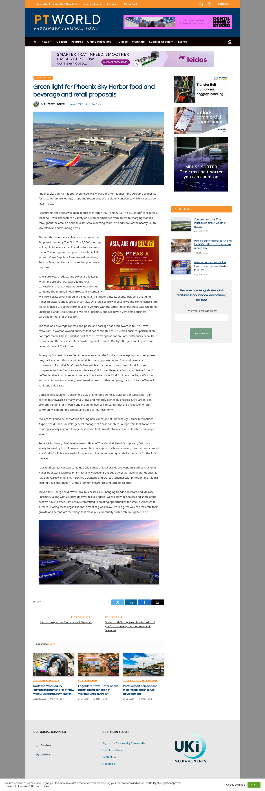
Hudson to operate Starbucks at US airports (66, 622)
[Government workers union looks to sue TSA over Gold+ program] (181, 267)
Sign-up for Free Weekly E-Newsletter (57, 4)
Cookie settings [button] (235, 784)
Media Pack (130, 4)
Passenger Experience (46, 681)
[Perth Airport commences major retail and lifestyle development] (143, 664)
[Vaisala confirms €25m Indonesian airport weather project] (181, 224)
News (45, 41)
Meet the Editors (92, 4)
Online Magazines (99, 41)
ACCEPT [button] (254, 784)
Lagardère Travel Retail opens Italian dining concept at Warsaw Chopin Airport (98, 690)
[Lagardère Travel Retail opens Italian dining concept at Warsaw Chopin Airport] (98, 664)
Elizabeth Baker (54, 104)
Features (77, 41)
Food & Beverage (43, 78)
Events (182, 41)
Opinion (61, 41)
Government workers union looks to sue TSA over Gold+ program (210, 266)
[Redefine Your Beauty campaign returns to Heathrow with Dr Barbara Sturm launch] (53, 664)
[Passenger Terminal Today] (69, 22)
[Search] (230, 42)
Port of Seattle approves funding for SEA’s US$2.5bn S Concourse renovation (213, 244)
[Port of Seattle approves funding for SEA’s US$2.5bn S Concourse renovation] (181, 245)
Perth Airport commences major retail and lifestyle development (140, 690)
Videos (123, 41)
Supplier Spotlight (161, 41)
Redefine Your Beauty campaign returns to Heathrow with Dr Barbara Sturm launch (53, 690)
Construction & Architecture (140, 681)
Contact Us (113, 4)
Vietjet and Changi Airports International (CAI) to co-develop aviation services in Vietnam (130, 626)
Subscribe (223, 4)
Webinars (138, 41)
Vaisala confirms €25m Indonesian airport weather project (210, 223)
